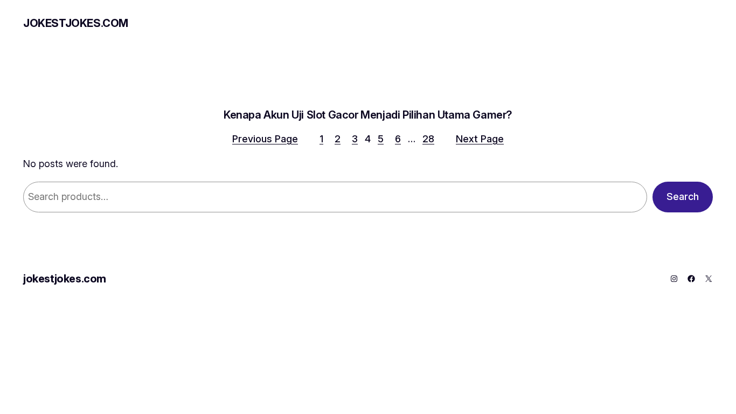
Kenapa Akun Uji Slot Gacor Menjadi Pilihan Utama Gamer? (368, 114)
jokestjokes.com (75, 23)
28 (428, 138)
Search (682, 196)
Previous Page (265, 138)
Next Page (480, 138)
